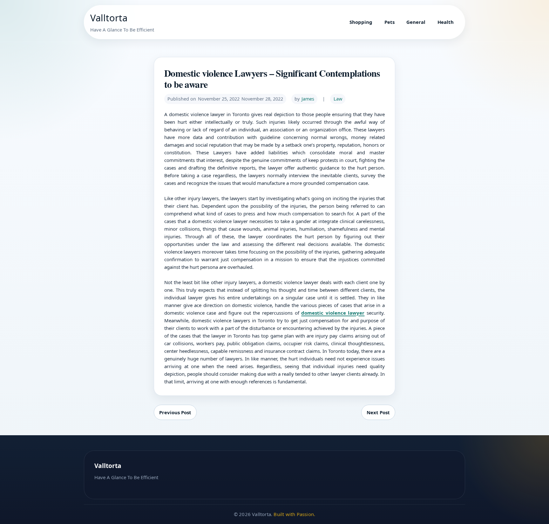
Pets (389, 22)
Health (445, 22)
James (308, 99)
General (415, 22)
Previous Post (175, 412)
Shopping (360, 22)
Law (338, 99)
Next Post (378, 412)
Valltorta (108, 17)
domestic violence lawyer (332, 313)
